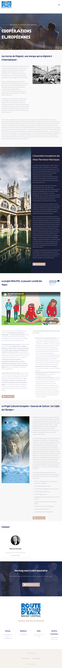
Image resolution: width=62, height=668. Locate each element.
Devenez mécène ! (31, 664)
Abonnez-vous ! (31, 585)
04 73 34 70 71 (15, 555)
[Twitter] (32, 653)
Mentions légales (36, 658)
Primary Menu (59, 5)
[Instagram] (34, 653)
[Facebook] (28, 653)
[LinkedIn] (30, 653)
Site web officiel (39, 264)
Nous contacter (25, 658)
